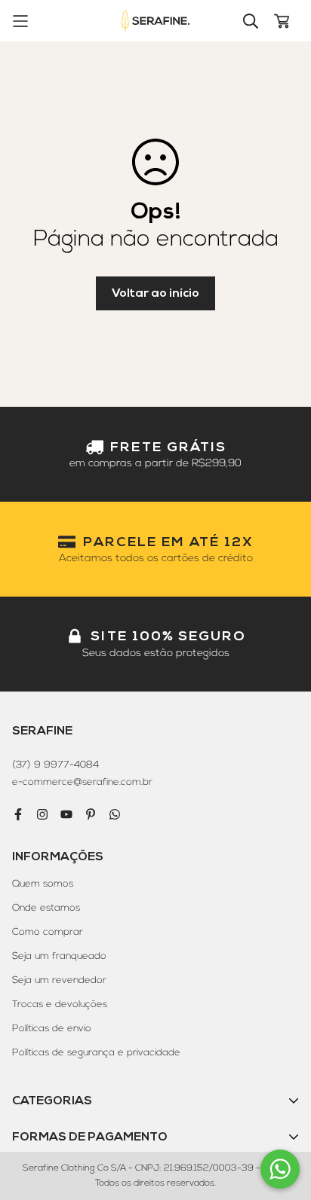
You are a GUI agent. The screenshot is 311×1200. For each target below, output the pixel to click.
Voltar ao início (155, 293)
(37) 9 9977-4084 (55, 765)
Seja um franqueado (59, 956)
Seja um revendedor (59, 980)
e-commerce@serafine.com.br (82, 782)
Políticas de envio (51, 1028)
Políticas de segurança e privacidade (96, 1052)
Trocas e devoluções (59, 1004)
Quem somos (42, 884)
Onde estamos (46, 908)
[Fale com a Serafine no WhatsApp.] (280, 1169)
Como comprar (47, 932)
